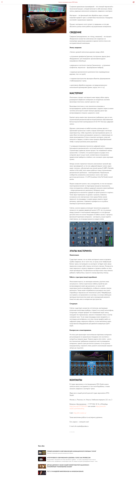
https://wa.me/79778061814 (79, 406)
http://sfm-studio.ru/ (80, 413)
